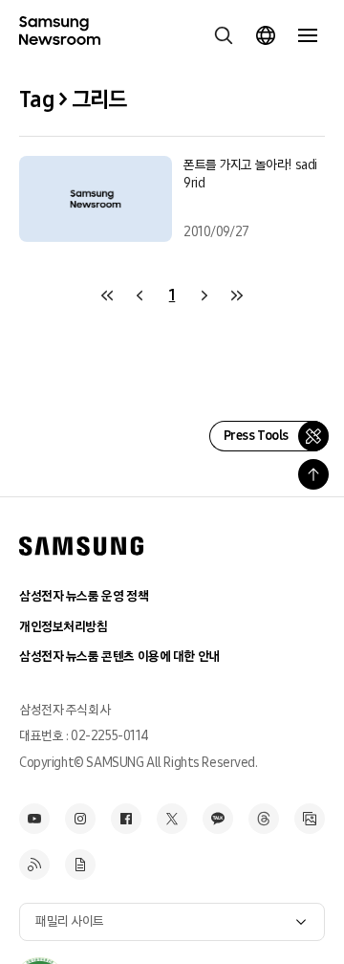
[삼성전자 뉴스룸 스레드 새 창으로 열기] (263, 818)
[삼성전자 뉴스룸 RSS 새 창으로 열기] (34, 864)
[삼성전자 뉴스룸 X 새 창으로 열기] (172, 818)
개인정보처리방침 (63, 627)
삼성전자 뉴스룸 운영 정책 (83, 596)
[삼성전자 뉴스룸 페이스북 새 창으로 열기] (126, 818)
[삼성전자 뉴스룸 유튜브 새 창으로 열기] (34, 818)
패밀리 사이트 (69, 921)
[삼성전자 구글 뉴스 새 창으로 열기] (80, 864)
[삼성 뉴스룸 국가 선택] (265, 35)
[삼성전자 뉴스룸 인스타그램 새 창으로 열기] (80, 818)
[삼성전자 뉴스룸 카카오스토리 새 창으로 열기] (218, 818)
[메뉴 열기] (307, 35)
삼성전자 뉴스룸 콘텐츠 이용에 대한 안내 (119, 656)
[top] (313, 474)
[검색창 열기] (223, 35)
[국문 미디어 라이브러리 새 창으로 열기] (309, 818)
